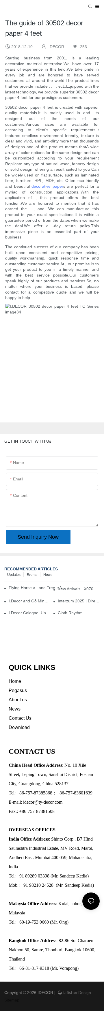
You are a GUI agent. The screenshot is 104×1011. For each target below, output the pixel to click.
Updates (14, 575)
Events (32, 575)
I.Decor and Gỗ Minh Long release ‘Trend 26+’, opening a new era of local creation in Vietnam (30, 601)
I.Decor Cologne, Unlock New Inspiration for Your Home (30, 612)
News (47, 575)
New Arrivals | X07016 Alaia (79, 589)
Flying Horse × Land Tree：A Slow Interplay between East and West (39, 587)
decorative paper (47, 186)
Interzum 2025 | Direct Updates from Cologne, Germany (79, 601)
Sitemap (11, 1000)
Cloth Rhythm (70, 612)
